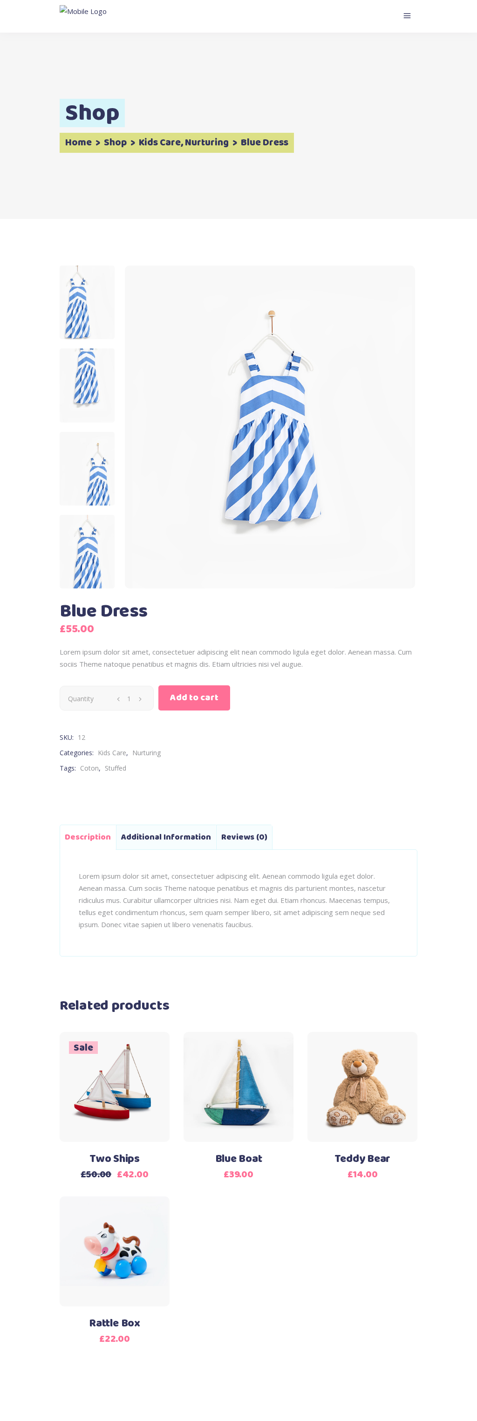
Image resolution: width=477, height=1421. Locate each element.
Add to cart (194, 697)
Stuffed (115, 768)
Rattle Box (114, 1323)
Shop (115, 143)
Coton (89, 768)
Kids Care (160, 143)
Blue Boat (238, 1159)
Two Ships (114, 1159)
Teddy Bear (362, 1159)
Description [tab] (88, 837)
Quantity (81, 698)
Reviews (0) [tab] (244, 837)
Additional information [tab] (166, 837)
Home (78, 143)
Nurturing (207, 143)
